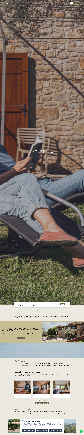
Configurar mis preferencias (42, 430)
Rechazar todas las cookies (28, 430)
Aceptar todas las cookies (56, 430)
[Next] (45, 400)
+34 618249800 (10, 3)
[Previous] (39, 400)
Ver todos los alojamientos (42, 403)
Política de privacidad (40, 427)
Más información (21, 337)
